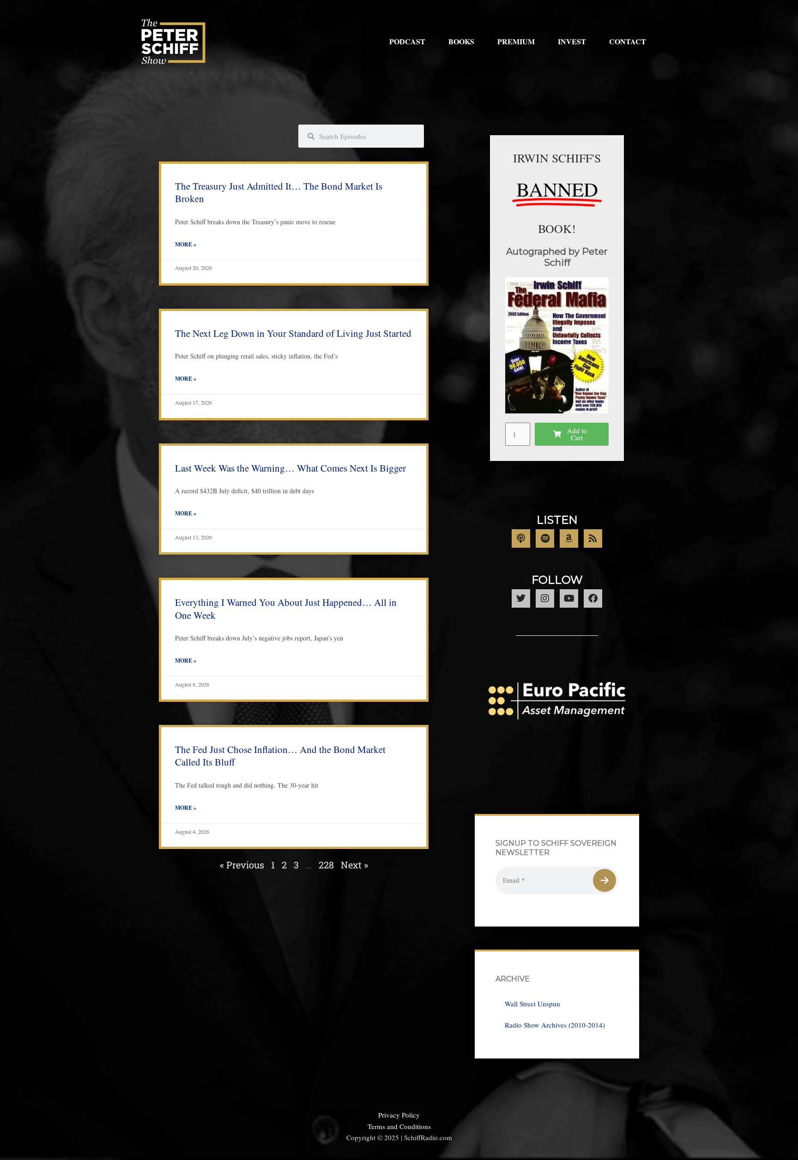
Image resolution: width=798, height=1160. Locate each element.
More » (185, 244)
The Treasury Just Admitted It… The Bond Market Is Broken (278, 192)
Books (461, 41)
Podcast (407, 41)
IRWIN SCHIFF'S (557, 158)
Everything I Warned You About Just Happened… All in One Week (286, 608)
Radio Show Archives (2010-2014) (555, 1024)
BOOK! (557, 228)
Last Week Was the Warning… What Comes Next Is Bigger (290, 467)
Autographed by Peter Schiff (557, 257)
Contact (627, 41)
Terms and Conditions (399, 1126)
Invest (572, 41)
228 (326, 865)
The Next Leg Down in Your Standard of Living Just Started (293, 333)
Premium (516, 41)
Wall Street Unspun (532, 1003)
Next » (354, 865)
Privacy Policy (399, 1114)
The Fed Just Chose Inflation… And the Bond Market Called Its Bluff (280, 755)
